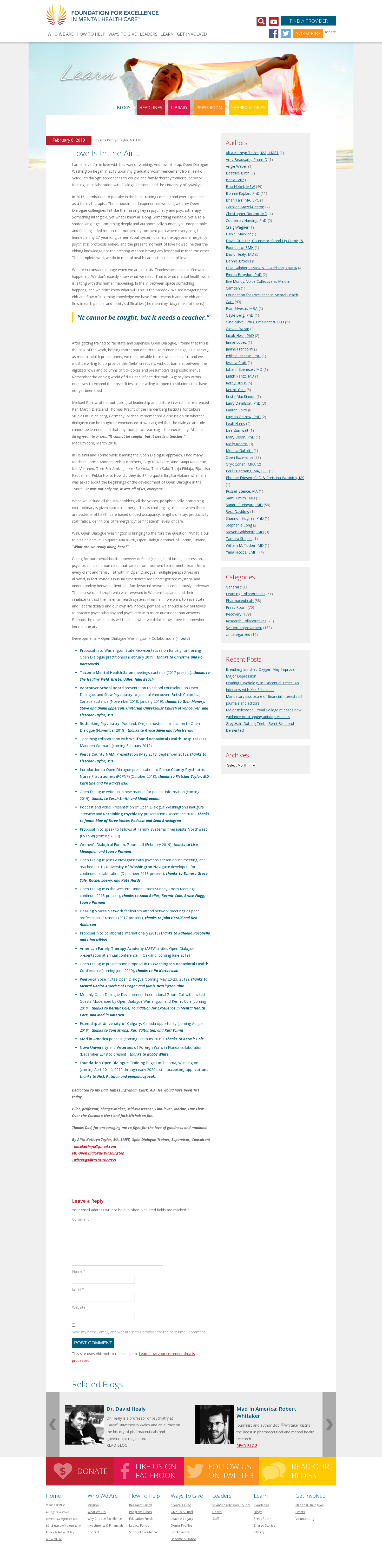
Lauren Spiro (236, 409)
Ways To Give (122, 34)
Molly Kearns (237, 443)
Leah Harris (235, 423)
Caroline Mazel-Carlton (245, 206)
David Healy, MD (240, 254)
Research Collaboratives (246, 620)
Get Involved (192, 34)
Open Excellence (239, 457)
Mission (93, 1505)
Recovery (233, 614)
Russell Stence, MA (242, 491)
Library (179, 107)
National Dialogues (309, 1505)
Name (78, 1271)
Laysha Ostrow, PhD (243, 416)
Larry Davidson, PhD (243, 403)
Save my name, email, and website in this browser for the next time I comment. (139, 1331)
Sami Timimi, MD (240, 498)
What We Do (97, 1512)
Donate (92, 1471)
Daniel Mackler (238, 233)
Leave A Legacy (182, 1518)
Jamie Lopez (236, 342)
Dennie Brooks (238, 261)
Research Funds (140, 1505)
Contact (93, 1532)
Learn (167, 34)
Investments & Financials (105, 1525)
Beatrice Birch (237, 173)
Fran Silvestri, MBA (242, 308)
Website (78, 1307)
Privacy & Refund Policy (60, 1532)
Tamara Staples (239, 538)
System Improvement (244, 627)
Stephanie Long (239, 525)
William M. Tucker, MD (245, 545)
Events (300, 1512)
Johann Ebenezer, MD (244, 369)
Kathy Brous (236, 382)
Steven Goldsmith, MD (245, 531)
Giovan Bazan (237, 328)
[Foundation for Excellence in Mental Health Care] (103, 12)
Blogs (123, 107)
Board (217, 1512)
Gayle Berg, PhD (240, 315)
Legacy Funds (139, 1525)
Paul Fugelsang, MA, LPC (247, 470)
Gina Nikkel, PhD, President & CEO (255, 321)
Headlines (150, 107)
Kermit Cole (236, 389)
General (232, 587)
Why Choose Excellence (105, 1518)
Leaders (148, 34)
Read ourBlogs (310, 1471)
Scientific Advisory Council (231, 1505)
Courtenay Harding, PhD (246, 220)
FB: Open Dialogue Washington (98, 1153)
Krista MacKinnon (240, 396)
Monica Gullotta (239, 450)
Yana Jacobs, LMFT (242, 552)
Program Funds (140, 1512)
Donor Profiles (181, 1525)
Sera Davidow (237, 511)
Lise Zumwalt (237, 430)
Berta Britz (235, 179)
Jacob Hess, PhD (240, 335)
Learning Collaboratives (245, 593)
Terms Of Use (54, 1539)
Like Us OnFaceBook (156, 1471)
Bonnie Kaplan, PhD (243, 193)
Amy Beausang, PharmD (246, 159)
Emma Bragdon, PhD (244, 274)
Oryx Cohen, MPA (241, 464)
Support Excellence (143, 1532)
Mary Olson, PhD (240, 437)
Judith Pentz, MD (240, 376)
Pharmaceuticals (240, 600)
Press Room (209, 107)
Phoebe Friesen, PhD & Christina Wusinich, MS (265, 477)
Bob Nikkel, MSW (240, 186)
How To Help (91, 34)
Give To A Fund (182, 1512)
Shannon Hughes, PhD (245, 518)
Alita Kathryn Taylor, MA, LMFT (252, 152)
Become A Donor (183, 1539)
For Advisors (180, 1532)
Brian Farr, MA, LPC (242, 200)
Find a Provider (309, 21)
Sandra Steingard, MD (244, 504)
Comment (80, 1219)
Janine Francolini (239, 349)
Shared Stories (248, 107)
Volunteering (304, 1518)
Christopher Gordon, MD (246, 213)
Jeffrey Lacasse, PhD (243, 355)
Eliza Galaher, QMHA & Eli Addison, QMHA (261, 267)
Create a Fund (181, 1505)
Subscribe (308, 33)
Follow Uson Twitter (231, 1471)
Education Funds (141, 1518)
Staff (215, 1518)
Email (78, 1289)
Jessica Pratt (236, 362)
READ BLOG (246, 1445)
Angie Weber (236, 166)
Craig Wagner (237, 227)
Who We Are (61, 34)
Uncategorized (238, 634)
